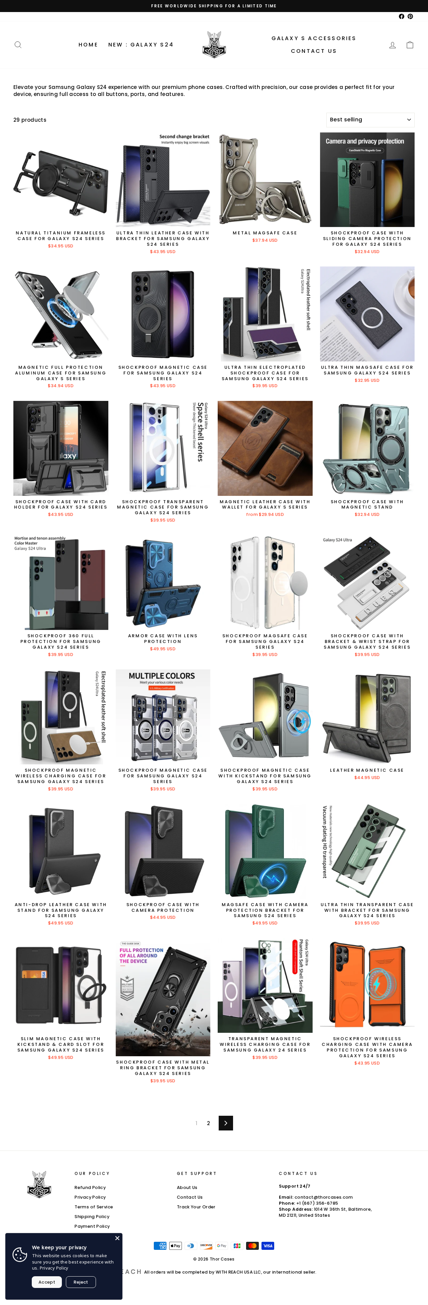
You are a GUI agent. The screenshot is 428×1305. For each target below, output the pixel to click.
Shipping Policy (92, 1216)
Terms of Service (94, 1207)
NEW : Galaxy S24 (141, 44)
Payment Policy (92, 1226)
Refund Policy (90, 1187)
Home (88, 44)
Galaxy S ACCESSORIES (314, 38)
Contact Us (314, 51)
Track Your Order (196, 1207)
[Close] (117, 1238)
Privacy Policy (90, 1197)
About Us (187, 1187)
